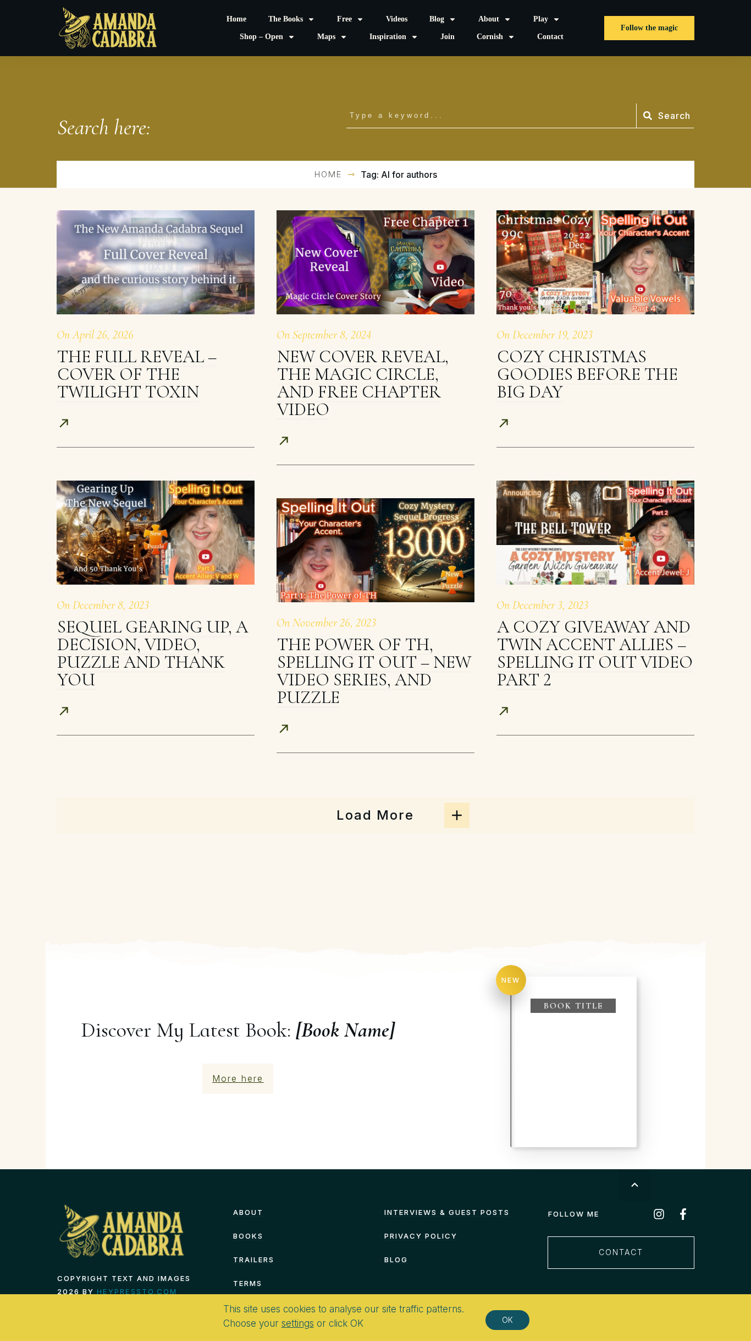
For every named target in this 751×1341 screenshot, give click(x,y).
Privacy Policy (420, 1235)
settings (297, 1323)
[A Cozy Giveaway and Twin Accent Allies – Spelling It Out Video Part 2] (595, 533)
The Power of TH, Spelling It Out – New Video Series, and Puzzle (374, 671)
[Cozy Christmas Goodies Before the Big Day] (595, 262)
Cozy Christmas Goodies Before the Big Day (587, 374)
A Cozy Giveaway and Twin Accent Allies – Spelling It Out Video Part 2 (595, 653)
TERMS (247, 1283)
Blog (396, 1259)
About (248, 1212)
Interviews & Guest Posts (447, 1212)
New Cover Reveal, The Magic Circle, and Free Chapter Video (363, 383)
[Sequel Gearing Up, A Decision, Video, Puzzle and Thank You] (156, 533)
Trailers (253, 1259)
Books (248, 1235)
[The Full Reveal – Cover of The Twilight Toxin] (156, 262)
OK (507, 1319)
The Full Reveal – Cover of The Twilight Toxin (137, 374)
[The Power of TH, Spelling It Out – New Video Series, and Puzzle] (375, 550)
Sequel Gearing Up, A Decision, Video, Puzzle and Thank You (152, 653)
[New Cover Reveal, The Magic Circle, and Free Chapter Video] (375, 262)
